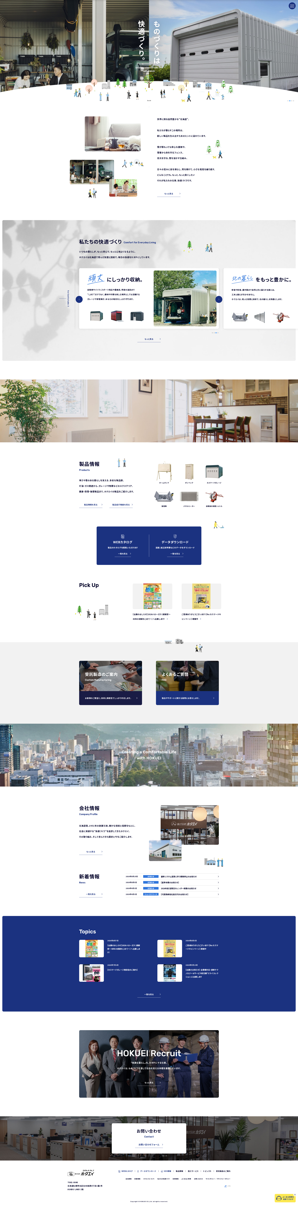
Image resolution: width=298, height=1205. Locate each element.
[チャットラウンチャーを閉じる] (295, 1194)
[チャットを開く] (285, 1198)
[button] (79, 299)
